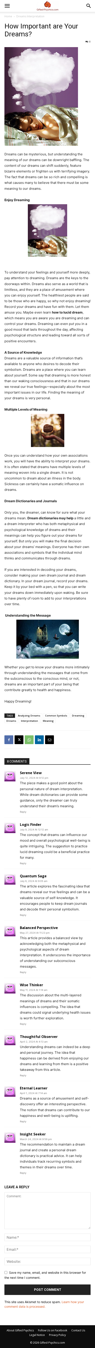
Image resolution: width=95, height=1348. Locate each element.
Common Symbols (56, 715)
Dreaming (78, 715)
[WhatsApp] (29, 739)
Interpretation (29, 720)
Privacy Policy (57, 1335)
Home (8, 16)
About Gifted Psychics (20, 1330)
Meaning (48, 720)
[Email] (49, 739)
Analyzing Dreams (29, 715)
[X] (19, 739)
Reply (23, 811)
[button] (7, 6)
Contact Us (78, 1330)
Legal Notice (37, 1335)
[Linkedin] (39, 739)
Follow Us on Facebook (52, 1330)
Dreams (11, 720)
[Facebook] (8, 739)
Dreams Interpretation (30, 16)
